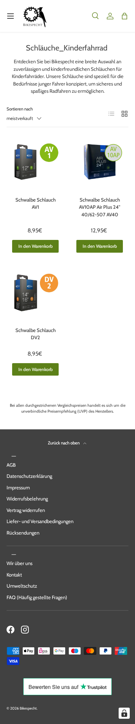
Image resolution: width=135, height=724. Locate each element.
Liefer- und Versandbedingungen (40, 521)
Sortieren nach (20, 108)
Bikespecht (28, 708)
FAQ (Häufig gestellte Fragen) (37, 597)
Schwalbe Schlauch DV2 (35, 334)
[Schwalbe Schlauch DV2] (35, 297)
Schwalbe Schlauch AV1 (35, 203)
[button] (124, 16)
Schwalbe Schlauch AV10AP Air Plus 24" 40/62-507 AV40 (99, 207)
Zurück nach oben (64, 442)
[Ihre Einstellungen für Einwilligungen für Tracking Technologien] (124, 713)
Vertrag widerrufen (26, 510)
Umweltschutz (22, 586)
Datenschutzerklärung (29, 476)
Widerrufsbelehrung (27, 499)
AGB (11, 465)
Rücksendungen (23, 533)
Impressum (18, 488)
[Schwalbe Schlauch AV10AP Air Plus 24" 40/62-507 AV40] (99, 166)
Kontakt (14, 575)
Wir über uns (19, 563)
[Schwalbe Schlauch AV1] (35, 166)
